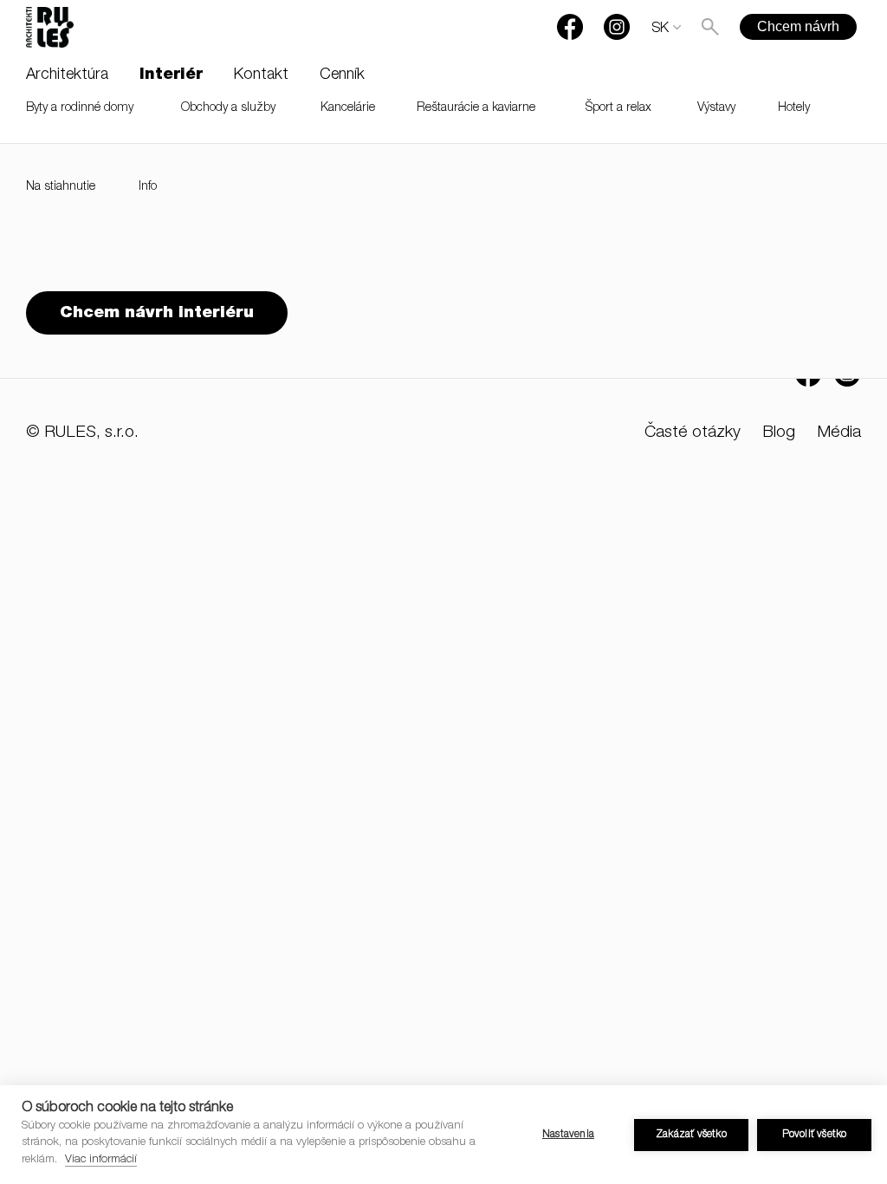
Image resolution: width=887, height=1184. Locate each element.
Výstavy (716, 108)
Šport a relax (618, 108)
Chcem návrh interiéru (157, 313)
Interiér (171, 75)
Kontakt (261, 75)
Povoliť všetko (814, 1134)
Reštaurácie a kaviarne (476, 108)
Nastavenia (568, 1134)
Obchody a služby (228, 108)
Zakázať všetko (691, 1134)
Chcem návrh (798, 26)
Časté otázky (692, 433)
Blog (778, 433)
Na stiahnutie (60, 187)
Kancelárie (347, 108)
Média (839, 433)
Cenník (342, 75)
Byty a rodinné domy (79, 108)
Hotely (794, 108)
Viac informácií (101, 1160)
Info (148, 187)
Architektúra (67, 75)
